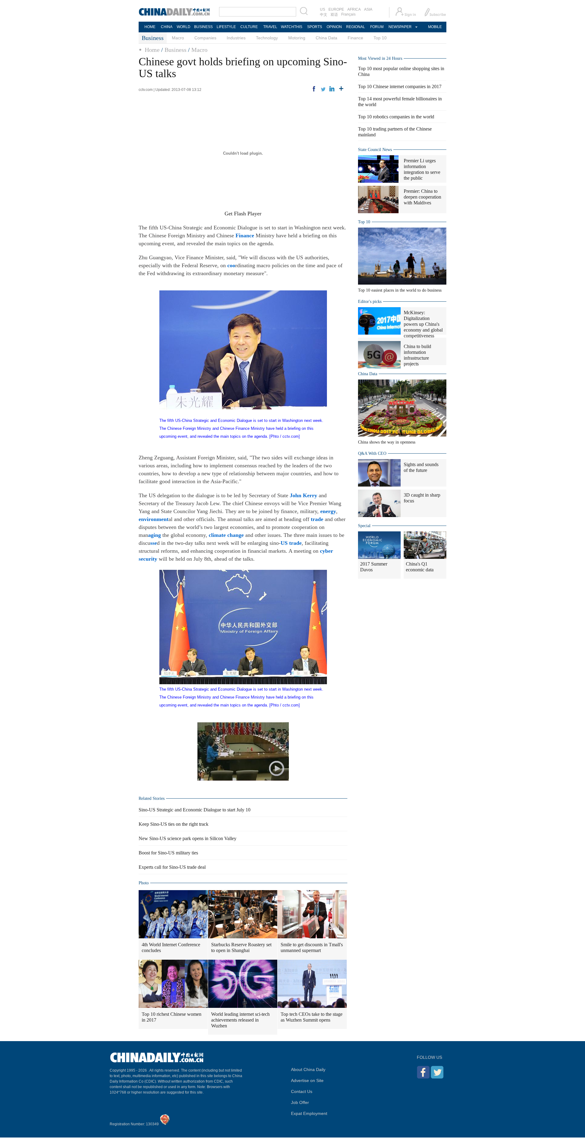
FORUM (377, 27)
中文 (323, 15)
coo (231, 265)
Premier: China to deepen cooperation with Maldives (422, 197)
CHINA (166, 27)
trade (317, 519)
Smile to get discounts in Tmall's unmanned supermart (312, 947)
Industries (236, 37)
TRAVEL (270, 27)
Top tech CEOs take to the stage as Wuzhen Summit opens (311, 1017)
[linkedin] (332, 89)
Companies (205, 37)
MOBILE (435, 27)
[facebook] (314, 89)
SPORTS (314, 27)
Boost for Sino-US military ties (168, 852)
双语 (334, 15)
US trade (291, 543)
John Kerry (303, 495)
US (322, 9)
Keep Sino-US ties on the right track (173, 824)
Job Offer (300, 1102)
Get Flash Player (243, 213)
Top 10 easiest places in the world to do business (399, 290)
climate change (226, 535)
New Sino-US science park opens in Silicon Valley (187, 838)
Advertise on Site (307, 1080)
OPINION (334, 27)
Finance (355, 37)
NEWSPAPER (399, 27)
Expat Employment (309, 1113)
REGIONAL (355, 27)
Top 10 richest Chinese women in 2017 (171, 1017)
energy (328, 511)
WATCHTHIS (291, 27)
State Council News (375, 149)
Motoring (296, 37)
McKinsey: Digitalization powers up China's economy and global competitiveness (423, 324)
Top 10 (380, 37)
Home (152, 49)
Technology (267, 37)
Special (364, 525)
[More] (341, 89)
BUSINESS (203, 27)
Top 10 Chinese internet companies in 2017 (399, 86)
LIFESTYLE (226, 27)
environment (153, 519)
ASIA (368, 9)
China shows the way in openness (386, 442)
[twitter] (323, 89)
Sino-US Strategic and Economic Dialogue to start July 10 (194, 809)
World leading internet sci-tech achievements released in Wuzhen (240, 1020)
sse (153, 543)
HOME (149, 27)
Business (175, 49)
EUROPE (336, 9)
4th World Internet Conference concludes (171, 947)
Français (348, 14)
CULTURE (249, 27)
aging (154, 535)
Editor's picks (369, 301)
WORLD (183, 27)
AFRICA (354, 9)
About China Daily (308, 1069)
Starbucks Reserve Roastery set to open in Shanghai (241, 947)
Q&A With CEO (372, 453)
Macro (178, 37)
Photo (144, 883)
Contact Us (301, 1091)
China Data (326, 37)
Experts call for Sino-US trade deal (172, 867)
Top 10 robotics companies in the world (396, 116)
